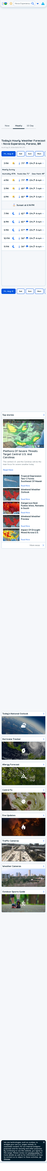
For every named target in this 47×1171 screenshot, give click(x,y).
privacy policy (33, 1153)
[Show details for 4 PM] (43, 180)
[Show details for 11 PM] (43, 246)
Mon (39, 154)
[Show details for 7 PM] (43, 213)
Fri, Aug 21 (8, 154)
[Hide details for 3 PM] (43, 163)
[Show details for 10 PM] (43, 238)
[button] (44, 1142)
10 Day (30, 125)
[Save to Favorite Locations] (11, 3)
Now (7, 125)
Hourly (18, 125)
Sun (30, 154)
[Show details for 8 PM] (43, 222)
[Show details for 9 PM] (43, 230)
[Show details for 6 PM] (43, 197)
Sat (20, 154)
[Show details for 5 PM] (43, 188)
